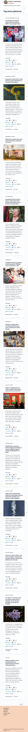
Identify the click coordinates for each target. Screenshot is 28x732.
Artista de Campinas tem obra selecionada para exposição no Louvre (13, 140)
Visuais (13, 76)
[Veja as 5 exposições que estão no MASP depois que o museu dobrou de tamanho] (14, 401)
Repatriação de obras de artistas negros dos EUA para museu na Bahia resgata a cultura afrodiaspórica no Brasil (13, 449)
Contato (5, 714)
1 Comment (7, 650)
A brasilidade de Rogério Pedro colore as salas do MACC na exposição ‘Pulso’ (13, 22)
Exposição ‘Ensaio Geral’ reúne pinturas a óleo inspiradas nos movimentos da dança (14, 80)
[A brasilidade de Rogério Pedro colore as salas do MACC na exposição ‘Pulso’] (14, 34)
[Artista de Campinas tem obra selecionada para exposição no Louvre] (14, 152)
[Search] (24, 8)
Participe (5, 711)
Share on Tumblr (9, 66)
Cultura (7, 196)
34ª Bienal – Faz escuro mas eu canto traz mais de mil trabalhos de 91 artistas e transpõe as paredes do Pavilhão (13, 601)
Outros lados (6, 713)
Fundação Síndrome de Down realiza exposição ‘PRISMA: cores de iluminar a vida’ (13, 264)
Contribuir (5, 709)
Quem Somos (6, 708)
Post (7, 60)
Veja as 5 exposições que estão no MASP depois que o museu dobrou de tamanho (13, 389)
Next (21, 704)
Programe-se (8, 76)
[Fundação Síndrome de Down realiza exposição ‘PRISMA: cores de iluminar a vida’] (14, 276)
